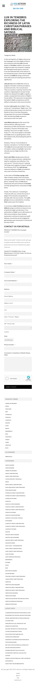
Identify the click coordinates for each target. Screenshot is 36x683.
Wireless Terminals (11, 604)
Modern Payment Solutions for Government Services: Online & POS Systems (15, 653)
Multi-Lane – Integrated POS (13, 545)
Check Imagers (9, 465)
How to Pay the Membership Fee (14, 663)
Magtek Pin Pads (10, 543)
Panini (7, 428)
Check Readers (9, 468)
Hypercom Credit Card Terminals (15, 495)
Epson (7, 406)
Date (5, 336)
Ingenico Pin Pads (10, 512)
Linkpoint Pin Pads (10, 529)
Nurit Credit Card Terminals (13, 551)
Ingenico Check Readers (12, 504)
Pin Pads (7, 562)
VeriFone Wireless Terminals (14, 601)
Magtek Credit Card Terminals (14, 540)
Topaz (7, 442)
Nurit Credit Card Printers (13, 548)
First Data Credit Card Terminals (15, 487)
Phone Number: (10, 344)
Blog (6, 448)
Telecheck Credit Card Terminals (15, 576)
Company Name (10, 272)
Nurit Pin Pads (9, 554)
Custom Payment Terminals (13, 479)
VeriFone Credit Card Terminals (15, 590)
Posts (13, 55)
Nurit (7, 425)
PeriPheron (8, 431)
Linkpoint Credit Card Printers (14, 523)
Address (6, 289)
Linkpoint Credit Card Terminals (15, 526)
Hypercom (8, 414)
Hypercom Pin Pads (11, 498)
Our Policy (18, 680)
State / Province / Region (11, 317)
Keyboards (8, 520)
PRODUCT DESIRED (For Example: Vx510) (15, 231)
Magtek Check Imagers (12, 534)
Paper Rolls (8, 456)
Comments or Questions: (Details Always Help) (17, 354)
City (5, 310)
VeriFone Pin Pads (10, 595)
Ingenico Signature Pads (12, 515)
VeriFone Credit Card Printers (14, 587)
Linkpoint (8, 420)
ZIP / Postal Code (9, 323)
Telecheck (8, 436)
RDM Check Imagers (11, 570)
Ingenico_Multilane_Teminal (14, 518)
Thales (7, 439)
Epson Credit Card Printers (13, 484)
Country (6, 332)
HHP (6, 411)
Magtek (7, 423)
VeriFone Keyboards (11, 593)
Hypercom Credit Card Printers (14, 493)
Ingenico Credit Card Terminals (15, 509)
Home (18, 673)
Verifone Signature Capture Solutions (17, 598)
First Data (8, 409)
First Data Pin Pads (10, 490)
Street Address (8, 296)
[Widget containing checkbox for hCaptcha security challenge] (18, 378)
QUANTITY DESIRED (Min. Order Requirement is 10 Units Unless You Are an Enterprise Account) (17, 253)
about (12, 83)
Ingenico (8, 417)
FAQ (18, 677)
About (18, 675)
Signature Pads (9, 573)
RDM (6, 434)
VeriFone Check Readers (12, 584)
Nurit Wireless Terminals (12, 557)
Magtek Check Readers (12, 537)
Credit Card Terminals (12, 476)
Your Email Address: (11, 280)
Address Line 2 (8, 303)
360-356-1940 (18, 8)
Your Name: (8, 263)
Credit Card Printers (11, 473)
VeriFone (8, 445)
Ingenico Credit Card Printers (14, 507)
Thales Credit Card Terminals (14, 579)
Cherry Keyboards (11, 403)
